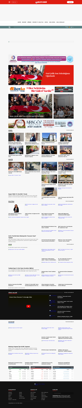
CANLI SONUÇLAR (60, 22)
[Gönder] (72, 393)
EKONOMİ (24, 22)
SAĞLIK (46, 22)
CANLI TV (43, 393)
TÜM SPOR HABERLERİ (70, 244)
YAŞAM (20, 395)
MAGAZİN (10, 398)
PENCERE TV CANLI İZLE (37, 22)
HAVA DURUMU (33, 398)
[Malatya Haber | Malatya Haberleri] (41, 2)
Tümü (28, 367)
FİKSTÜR (32, 395)
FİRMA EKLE (43, 395)
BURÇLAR (32, 393)
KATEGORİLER (12, 389)
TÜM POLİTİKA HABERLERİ (69, 201)
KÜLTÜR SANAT (22, 398)
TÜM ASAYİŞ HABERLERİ (70, 159)
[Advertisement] (41, 12)
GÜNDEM (29, 22)
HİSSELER (43, 398)
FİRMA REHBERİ (33, 396)
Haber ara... (14, 2)
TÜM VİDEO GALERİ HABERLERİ (69, 292)
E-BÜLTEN (55, 389)
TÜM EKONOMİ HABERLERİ (69, 321)
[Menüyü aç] (9, 2)
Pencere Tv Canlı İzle (12, 399)
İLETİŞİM (43, 399)
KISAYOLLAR (34, 389)
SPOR (9, 396)
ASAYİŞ (19, 22)
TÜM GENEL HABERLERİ (70, 130)
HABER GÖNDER (44, 396)
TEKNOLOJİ (21, 396)
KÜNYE (32, 399)
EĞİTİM (20, 393)
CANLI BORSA (52, 22)
